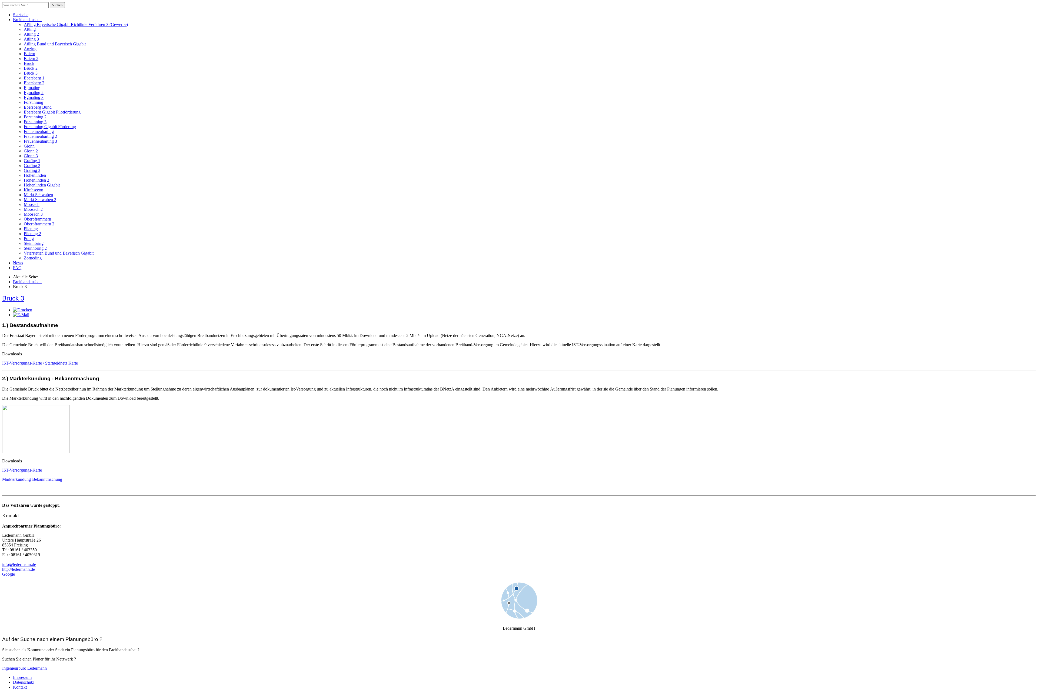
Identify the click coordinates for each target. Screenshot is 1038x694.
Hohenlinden (35, 175)
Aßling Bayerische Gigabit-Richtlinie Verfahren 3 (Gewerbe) (76, 24)
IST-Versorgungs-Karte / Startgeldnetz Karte (40, 363)
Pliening (31, 228)
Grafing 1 (32, 160)
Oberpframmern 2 (39, 224)
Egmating (32, 87)
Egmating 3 (34, 97)
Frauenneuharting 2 (40, 136)
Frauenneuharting (39, 131)
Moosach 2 (33, 209)
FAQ (17, 267)
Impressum (22, 677)
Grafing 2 (32, 165)
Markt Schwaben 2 (40, 199)
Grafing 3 (32, 170)
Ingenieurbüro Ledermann (24, 668)
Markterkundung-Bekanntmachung (32, 479)
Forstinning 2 (35, 117)
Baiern (29, 53)
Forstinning (33, 102)
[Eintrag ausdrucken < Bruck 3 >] (22, 310)
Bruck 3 (31, 73)
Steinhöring (34, 243)
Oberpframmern (37, 219)
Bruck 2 (31, 68)
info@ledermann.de (19, 564)
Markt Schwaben (38, 194)
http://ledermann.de (18, 569)
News (18, 263)
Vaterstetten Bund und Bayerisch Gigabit (59, 253)
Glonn (29, 146)
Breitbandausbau (27, 19)
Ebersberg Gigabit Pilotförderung (52, 112)
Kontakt (20, 687)
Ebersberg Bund (38, 107)
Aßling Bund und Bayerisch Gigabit (55, 44)
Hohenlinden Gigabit (42, 185)
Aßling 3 (31, 39)
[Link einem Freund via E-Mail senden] (21, 314)
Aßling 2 (31, 34)
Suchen (57, 5)
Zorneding (33, 258)
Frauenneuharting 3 (40, 141)
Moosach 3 (33, 214)
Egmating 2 (34, 92)
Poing (29, 238)
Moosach (31, 204)
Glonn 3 (31, 156)
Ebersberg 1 (34, 78)
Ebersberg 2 (34, 83)
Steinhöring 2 (35, 248)
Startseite (20, 14)
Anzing (30, 48)
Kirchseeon (33, 190)
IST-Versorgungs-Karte (22, 470)
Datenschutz (23, 682)
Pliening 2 (32, 233)
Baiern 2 (31, 58)
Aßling (30, 29)
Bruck (29, 63)
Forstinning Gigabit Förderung (50, 126)
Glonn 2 (31, 151)
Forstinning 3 (35, 121)
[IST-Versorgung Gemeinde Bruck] (36, 451)
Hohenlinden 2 (36, 180)
